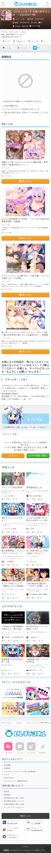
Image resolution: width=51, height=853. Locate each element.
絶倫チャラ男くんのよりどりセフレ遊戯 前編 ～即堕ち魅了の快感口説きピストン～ (25, 163)
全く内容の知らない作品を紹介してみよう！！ (37, 551)
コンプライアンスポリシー (14, 807)
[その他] (38, 48)
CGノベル (34, 41)
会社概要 (7, 765)
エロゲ (8, 41)
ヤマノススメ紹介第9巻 (12, 487)
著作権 (6, 792)
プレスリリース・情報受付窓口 (16, 781)
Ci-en (13, 829)
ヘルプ (6, 775)
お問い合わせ (9, 778)
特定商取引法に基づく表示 (14, 798)
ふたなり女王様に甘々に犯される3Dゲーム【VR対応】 (37, 520)
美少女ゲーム (21, 41)
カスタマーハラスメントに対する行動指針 (20, 771)
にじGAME (37, 822)
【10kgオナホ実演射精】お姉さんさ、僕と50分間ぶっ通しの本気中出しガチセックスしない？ (13, 630)
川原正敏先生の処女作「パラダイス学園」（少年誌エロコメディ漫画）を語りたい (37, 587)
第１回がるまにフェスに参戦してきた (37, 627)
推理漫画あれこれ (34, 487)
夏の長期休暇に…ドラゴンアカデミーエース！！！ (13, 551)
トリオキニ (13, 836)
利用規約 (7, 768)
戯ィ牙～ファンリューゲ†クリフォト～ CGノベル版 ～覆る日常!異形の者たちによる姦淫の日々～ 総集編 (25, 333)
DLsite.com (13, 822)
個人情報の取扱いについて (14, 801)
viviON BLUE (37, 829)
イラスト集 (36, 26)
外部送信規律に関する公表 (14, 804)
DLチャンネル (25, 4)
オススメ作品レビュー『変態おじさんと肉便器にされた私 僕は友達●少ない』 (13, 587)
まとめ (18, 723)
